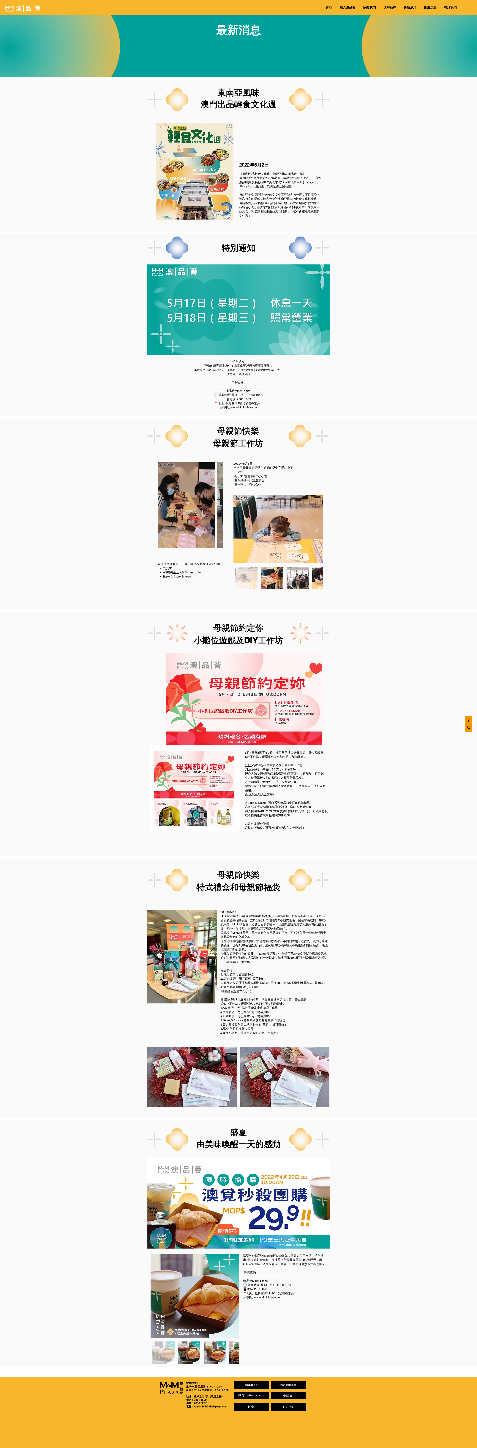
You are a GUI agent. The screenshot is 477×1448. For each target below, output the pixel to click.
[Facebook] (468, 720)
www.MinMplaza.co (244, 407)
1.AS (248, 765)
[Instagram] (468, 727)
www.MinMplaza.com (268, 1297)
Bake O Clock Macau (177, 576)
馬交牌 (167, 568)
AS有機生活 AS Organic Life (182, 572)
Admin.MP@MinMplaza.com (210, 1406)
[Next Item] (216, 504)
